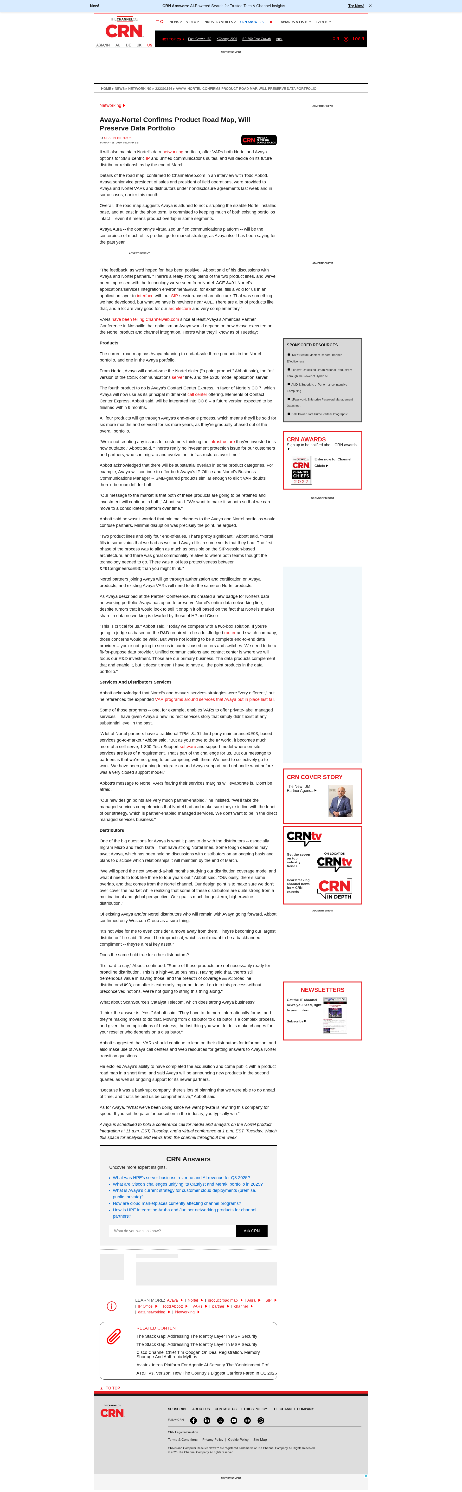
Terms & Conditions (183, 1439)
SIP (174, 295)
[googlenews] (247, 1420)
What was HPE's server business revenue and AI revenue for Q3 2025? (181, 1177)
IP (148, 158)
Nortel (193, 1300)
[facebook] (193, 1420)
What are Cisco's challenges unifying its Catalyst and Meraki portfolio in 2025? (188, 1184)
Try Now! (356, 6)
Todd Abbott (173, 1306)
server (178, 377)
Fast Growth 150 (199, 39)
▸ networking (138, 88)
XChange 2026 (227, 39)
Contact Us (226, 1409)
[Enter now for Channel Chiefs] (303, 483)
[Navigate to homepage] (124, 38)
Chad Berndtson (118, 138)
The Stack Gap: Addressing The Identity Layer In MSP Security (196, 1336)
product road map (223, 1300)
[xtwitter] (220, 1420)
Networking (110, 105)
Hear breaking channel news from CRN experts (298, 885)
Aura (252, 1300)
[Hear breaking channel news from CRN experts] (334, 888)
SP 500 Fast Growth (256, 39)
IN (108, 45)
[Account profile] (346, 39)
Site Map (260, 1439)
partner (218, 1306)
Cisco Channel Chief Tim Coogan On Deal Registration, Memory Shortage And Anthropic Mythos (198, 1354)
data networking (152, 1312)
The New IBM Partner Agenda (300, 789)
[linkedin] (206, 1420)
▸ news (118, 88)
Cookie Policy (238, 1439)
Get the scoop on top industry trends (298, 860)
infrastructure (222, 441)
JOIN (335, 39)
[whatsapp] (260, 1420)
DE (128, 45)
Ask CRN (252, 1231)
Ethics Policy (254, 1409)
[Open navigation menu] (160, 22)
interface (145, 295)
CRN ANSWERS (252, 22)
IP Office (146, 1306)
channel (241, 1306)
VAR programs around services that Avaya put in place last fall (214, 699)
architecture (179, 308)
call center (197, 394)
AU (118, 45)
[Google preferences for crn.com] (259, 140)
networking (172, 151)
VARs (197, 1306)
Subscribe (295, 1021)
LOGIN (358, 39)
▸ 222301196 (162, 88)
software (188, 746)
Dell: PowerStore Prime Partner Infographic (319, 414)
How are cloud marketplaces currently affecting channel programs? (177, 1203)
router (230, 632)
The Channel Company (293, 1409)
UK (139, 45)
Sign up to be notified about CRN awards (322, 445)
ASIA (100, 45)
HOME (106, 88)
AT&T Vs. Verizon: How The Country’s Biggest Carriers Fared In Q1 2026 (206, 1373)
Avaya (173, 1300)
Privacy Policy (212, 1439)
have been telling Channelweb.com (145, 319)
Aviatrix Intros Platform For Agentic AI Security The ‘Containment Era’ (202, 1365)
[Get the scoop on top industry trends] (334, 863)
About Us (201, 1409)
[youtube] (233, 1420)
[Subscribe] (335, 1032)
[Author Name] (112, 1276)
